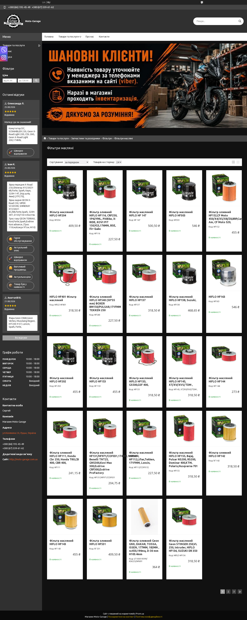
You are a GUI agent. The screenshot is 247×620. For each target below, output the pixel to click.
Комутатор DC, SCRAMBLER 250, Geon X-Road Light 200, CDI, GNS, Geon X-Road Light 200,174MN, (22, 134)
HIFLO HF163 (217, 296)
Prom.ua (140, 614)
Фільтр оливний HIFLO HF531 (100, 542)
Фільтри (107, 138)
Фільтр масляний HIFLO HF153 (101, 380)
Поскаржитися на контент (121, 617)
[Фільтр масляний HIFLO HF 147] (144, 188)
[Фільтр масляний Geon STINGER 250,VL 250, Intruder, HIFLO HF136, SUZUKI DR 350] (184, 517)
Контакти (104, 36)
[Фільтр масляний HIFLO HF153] (105, 354)
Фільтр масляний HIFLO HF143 (61, 542)
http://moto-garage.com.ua (23, 459)
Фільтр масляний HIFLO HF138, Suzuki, (182, 298)
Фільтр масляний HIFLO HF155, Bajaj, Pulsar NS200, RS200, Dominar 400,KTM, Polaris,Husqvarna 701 (183, 459)
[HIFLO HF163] (224, 273)
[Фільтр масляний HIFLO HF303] (184, 188)
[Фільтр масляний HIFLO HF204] (65, 188)
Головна (49, 36)
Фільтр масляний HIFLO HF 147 (141, 214)
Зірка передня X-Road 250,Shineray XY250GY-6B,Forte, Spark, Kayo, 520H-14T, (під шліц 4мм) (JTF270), (21, 190)
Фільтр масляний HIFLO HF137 (141, 298)
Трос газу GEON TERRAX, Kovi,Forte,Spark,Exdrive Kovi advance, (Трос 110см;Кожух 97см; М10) (22, 223)
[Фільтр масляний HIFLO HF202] (65, 354)
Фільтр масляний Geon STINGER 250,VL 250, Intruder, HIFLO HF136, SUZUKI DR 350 (183, 545)
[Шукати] (240, 21)
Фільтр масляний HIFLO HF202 (61, 380)
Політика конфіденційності (149, 617)
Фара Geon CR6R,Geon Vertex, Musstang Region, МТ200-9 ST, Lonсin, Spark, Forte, (22, 322)
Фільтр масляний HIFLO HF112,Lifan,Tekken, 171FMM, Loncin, (142, 457)
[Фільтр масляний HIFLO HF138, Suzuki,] (184, 273)
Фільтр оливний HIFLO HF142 (220, 454)
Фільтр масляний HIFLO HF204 (61, 214)
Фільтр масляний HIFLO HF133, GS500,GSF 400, (141, 381)
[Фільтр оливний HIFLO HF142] (224, 429)
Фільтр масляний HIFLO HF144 (221, 380)
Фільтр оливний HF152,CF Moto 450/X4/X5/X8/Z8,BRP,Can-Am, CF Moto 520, (226, 217)
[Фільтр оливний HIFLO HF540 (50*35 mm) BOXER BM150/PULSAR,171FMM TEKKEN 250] (105, 273)
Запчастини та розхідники (85, 138)
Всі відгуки (21, 337)
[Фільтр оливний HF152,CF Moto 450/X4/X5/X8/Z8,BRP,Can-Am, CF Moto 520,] (224, 188)
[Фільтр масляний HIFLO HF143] (65, 517)
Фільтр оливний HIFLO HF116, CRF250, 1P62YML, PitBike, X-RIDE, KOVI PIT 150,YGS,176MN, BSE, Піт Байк (103, 220)
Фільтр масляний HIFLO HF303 (181, 214)
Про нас (90, 36)
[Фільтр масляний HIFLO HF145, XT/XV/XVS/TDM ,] (184, 354)
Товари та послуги (68, 36)
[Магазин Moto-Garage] (13, 21)
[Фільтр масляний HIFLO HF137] (144, 273)
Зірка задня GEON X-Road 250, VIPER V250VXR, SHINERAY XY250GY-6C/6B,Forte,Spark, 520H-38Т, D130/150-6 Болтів (22, 207)
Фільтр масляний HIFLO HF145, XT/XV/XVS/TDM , (181, 381)
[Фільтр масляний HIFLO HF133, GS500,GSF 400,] (144, 354)
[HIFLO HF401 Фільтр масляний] (65, 273)
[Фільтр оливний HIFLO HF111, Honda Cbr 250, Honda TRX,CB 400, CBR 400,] (65, 429)
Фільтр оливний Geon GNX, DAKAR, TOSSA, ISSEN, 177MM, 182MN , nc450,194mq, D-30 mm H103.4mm (144, 547)
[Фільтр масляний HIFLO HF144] (224, 354)
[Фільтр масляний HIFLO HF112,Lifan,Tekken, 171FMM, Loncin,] (144, 429)
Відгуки (7, 56)
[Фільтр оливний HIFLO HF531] (105, 517)
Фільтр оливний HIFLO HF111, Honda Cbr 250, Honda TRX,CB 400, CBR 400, (64, 457)
